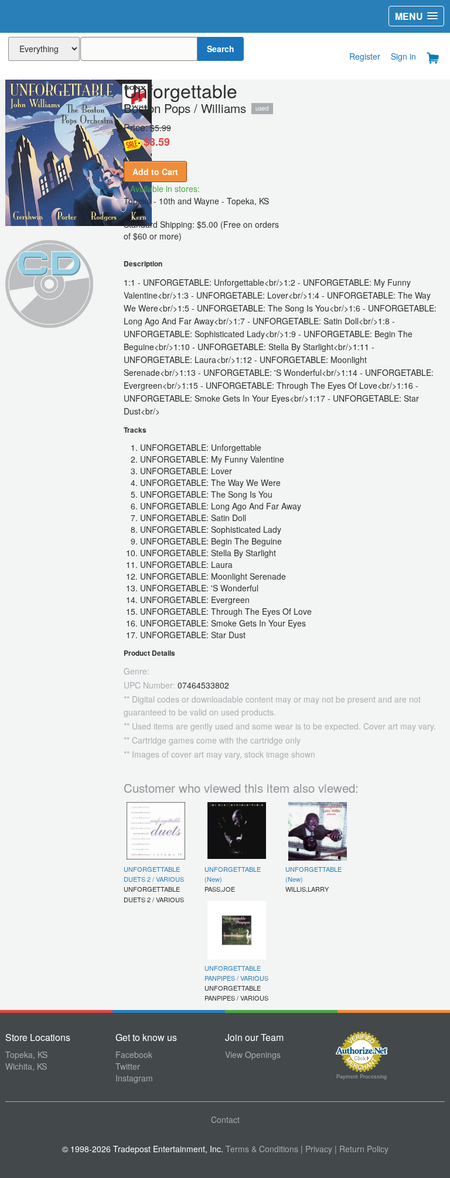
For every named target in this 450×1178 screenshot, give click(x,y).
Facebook (133, 1054)
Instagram (134, 1078)
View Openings (253, 1054)
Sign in (403, 56)
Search (220, 48)
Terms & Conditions (262, 1149)
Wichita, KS (26, 1066)
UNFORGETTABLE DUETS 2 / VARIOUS (154, 874)
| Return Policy (361, 1149)
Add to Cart (155, 171)
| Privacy (316, 1149)
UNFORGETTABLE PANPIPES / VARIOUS (236, 972)
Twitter (127, 1066)
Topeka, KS (26, 1054)
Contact (225, 1119)
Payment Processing (361, 1077)
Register (364, 56)
